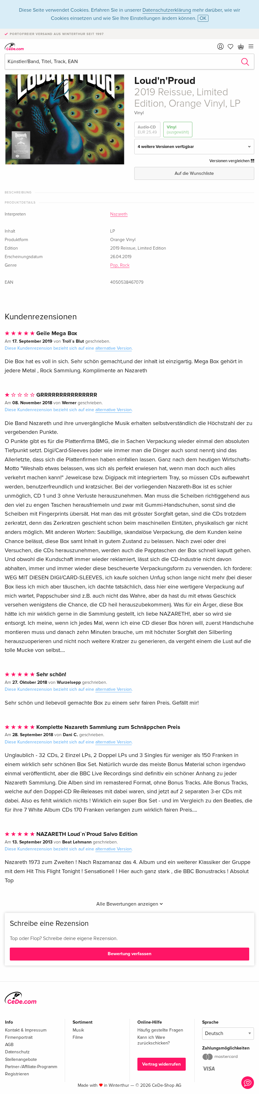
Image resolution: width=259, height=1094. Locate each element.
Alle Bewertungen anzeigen (128, 904)
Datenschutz (17, 1052)
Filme (78, 1037)
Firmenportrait (19, 1037)
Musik (78, 1030)
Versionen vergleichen (229, 160)
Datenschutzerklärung (166, 10)
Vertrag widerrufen (161, 1064)
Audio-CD (147, 130)
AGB (9, 1044)
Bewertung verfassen (129, 953)
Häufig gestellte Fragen (160, 1030)
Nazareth (119, 214)
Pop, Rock (120, 265)
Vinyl (178, 130)
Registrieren (17, 1074)
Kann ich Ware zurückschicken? (153, 1040)
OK (203, 18)
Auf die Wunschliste (194, 173)
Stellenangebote (21, 1059)
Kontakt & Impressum (25, 1030)
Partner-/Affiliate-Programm (31, 1066)
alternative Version (113, 348)
